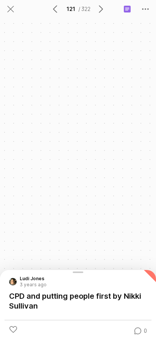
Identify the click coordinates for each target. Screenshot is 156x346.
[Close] (10, 9)
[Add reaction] (13, 329)
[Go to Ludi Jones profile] (13, 281)
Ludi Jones (32, 278)
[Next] (100, 9)
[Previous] (55, 9)
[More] (145, 9)
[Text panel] (127, 9)
